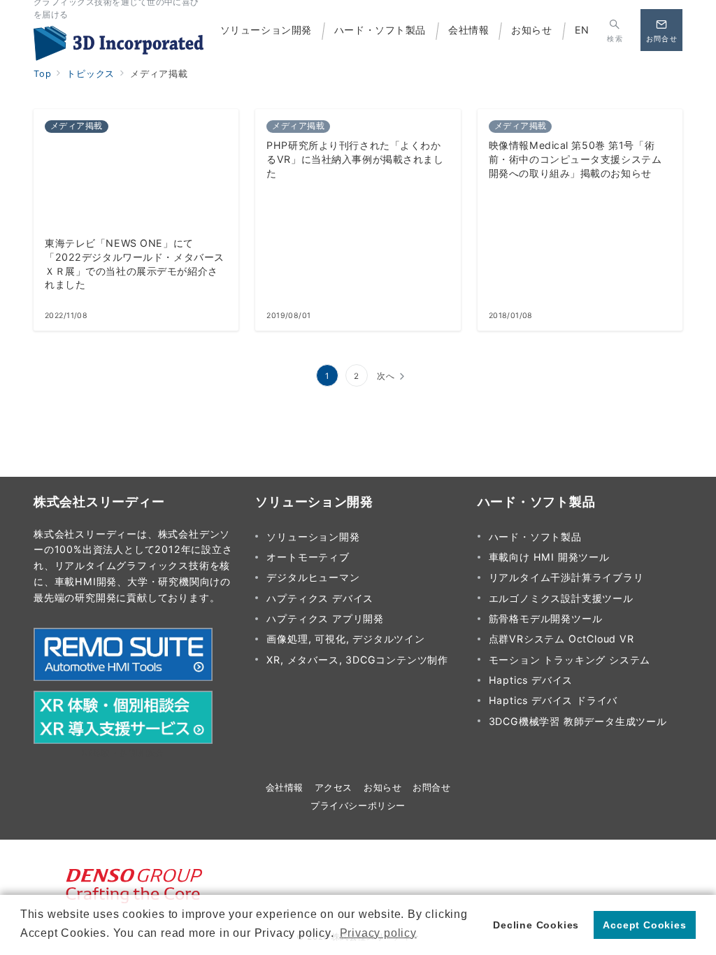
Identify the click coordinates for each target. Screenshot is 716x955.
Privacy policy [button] (378, 933)
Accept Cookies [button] (644, 925)
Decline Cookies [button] (536, 925)
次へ (386, 376)
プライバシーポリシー (357, 805)
